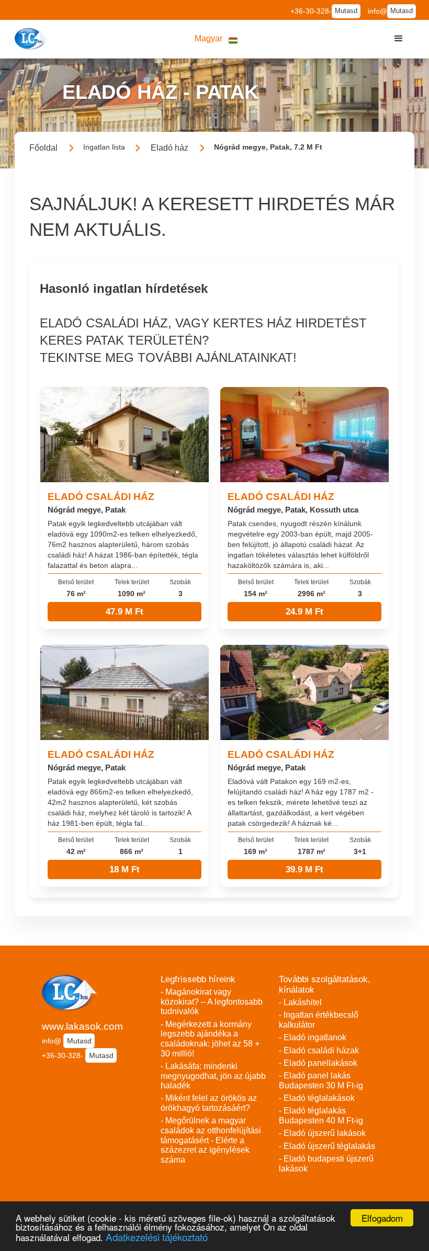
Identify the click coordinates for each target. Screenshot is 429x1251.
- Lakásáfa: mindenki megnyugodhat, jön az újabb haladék (213, 1076)
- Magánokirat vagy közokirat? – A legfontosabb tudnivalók (212, 1001)
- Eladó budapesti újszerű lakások (326, 1163)
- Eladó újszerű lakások (322, 1133)
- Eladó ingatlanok (312, 1037)
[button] (216, 39)
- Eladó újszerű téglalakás (327, 1146)
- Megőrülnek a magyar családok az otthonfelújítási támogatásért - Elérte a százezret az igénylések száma (211, 1140)
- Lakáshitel (300, 1002)
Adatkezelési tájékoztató (157, 1237)
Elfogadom (382, 1217)
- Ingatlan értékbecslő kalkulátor (318, 1019)
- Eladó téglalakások (317, 1098)
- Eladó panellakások (318, 1063)
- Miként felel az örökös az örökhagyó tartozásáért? (209, 1103)
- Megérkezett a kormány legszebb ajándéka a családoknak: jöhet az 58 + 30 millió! (210, 1039)
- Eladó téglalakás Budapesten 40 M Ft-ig (321, 1115)
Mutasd (346, 11)
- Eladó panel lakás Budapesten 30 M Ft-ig (321, 1080)
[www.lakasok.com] (32, 39)
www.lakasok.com (82, 1026)
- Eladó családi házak (319, 1050)
